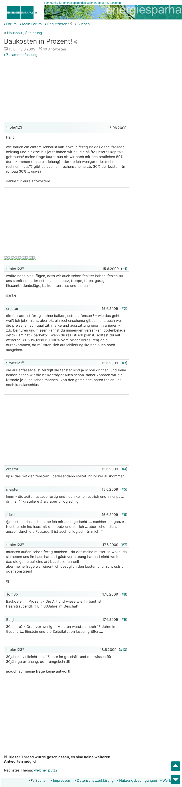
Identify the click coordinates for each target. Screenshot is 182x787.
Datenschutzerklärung (95, 780)
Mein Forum (32, 24)
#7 (124, 544)
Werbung (169, 780)
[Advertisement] (66, 90)
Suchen (40, 780)
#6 (124, 514)
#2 (124, 308)
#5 (124, 489)
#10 (123, 649)
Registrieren (57, 24)
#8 (124, 594)
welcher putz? (45, 770)
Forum (11, 24)
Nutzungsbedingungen (138, 780)
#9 (124, 619)
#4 (124, 469)
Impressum (62, 780)
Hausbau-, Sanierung (24, 33)
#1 (124, 268)
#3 (124, 363)
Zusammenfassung (22, 54)
